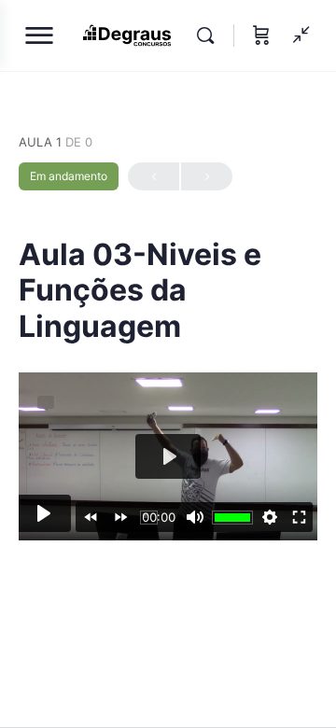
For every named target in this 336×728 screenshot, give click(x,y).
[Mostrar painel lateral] (297, 35)
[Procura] (210, 35)
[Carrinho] (261, 35)
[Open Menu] (39, 39)
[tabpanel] (168, 456)
